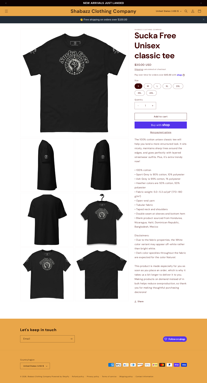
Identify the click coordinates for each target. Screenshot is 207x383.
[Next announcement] (201, 3)
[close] (203, 19)
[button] (6, 11)
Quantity (139, 99)
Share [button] (141, 301)
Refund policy (78, 376)
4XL (151, 93)
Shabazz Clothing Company (39, 377)
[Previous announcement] (6, 3)
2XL (178, 86)
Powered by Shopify (60, 377)
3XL (140, 93)
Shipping (139, 69)
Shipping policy (126, 376)
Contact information (144, 376)
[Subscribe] (71, 338)
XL (167, 86)
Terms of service (109, 376)
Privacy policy (93, 376)
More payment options (160, 132)
